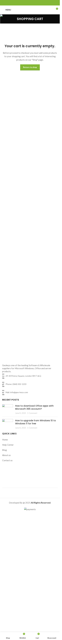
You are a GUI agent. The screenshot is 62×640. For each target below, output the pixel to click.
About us (6, 455)
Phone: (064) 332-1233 (16, 384)
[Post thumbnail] (7, 409)
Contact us (7, 460)
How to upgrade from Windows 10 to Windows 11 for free (35, 422)
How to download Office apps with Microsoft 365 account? (34, 407)
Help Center (8, 444)
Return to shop (30, 67)
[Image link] (30, 358)
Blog (4, 450)
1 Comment (32, 413)
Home (5, 439)
